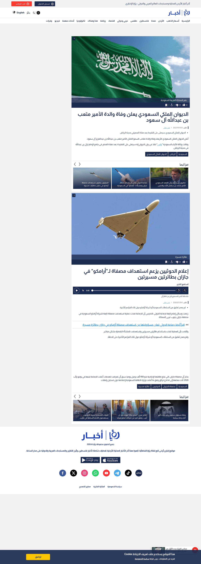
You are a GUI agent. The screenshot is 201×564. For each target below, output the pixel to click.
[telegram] (117, 473)
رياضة (103, 21)
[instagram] (84, 473)
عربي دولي (166, 128)
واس (159, 144)
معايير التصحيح (85, 486)
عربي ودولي (122, 21)
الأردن (161, 21)
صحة (153, 21)
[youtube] (106, 473)
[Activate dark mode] (36, 13)
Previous (79, 164)
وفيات (49, 21)
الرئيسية (186, 21)
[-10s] (179, 290)
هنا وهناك (93, 21)
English (20, 12)
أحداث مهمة (68, 21)
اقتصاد (111, 21)
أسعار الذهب (172, 21)
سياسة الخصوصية (142, 559)
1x (83, 290)
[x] (73, 473)
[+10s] (185, 290)
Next (75, 164)
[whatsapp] (95, 473)
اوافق (38, 557)
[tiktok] (128, 473)
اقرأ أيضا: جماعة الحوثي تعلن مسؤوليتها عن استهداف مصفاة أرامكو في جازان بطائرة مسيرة (134, 324)
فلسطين (144, 21)
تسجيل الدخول (44, 4)
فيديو (57, 21)
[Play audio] (76, 290)
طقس (133, 21)
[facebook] (62, 473)
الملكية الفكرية (99, 486)
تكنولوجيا (81, 21)
